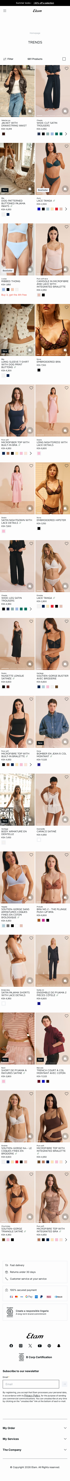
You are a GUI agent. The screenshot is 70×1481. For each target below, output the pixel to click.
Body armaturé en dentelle (14, 833)
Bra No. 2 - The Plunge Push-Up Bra (52, 910)
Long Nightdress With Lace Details (52, 444)
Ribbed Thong (10, 281)
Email (6, 1377)
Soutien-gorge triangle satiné (12, 1230)
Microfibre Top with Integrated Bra (51, 1230)
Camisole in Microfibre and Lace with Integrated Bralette (52, 284)
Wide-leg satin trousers (11, 599)
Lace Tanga (45, 200)
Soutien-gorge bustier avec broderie (52, 677)
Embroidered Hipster (51, 520)
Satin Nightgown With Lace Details (16, 521)
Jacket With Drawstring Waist (14, 124)
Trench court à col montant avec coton (51, 1072)
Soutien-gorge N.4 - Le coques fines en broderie (16, 1151)
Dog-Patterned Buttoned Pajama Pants (13, 203)
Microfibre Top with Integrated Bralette (51, 1149)
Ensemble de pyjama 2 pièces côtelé (51, 994)
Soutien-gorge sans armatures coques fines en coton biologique (15, 913)
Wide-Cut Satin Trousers (47, 124)
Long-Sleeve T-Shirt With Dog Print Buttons (15, 364)
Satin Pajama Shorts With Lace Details (15, 994)
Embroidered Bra (49, 361)
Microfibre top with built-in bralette (15, 755)
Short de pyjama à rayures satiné (14, 1072)
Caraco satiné (46, 831)
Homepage (35, 33)
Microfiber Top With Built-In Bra (15, 444)
